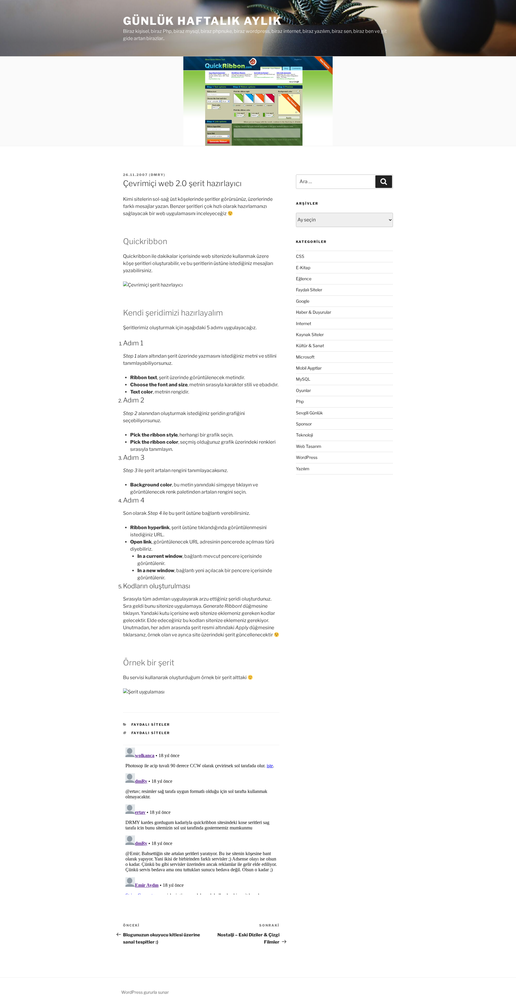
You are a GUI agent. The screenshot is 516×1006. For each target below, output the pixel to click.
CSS (300, 256)
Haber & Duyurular (313, 312)
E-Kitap (303, 267)
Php (300, 401)
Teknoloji (304, 434)
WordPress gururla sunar (145, 992)
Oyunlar (303, 390)
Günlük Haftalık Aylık (202, 20)
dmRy (157, 175)
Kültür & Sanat (310, 345)
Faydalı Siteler (150, 724)
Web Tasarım (308, 446)
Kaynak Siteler (310, 334)
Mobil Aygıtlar (309, 367)
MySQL (303, 379)
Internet (303, 323)
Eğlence (303, 278)
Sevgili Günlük (309, 412)
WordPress (306, 457)
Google (302, 301)
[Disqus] (201, 820)
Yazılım (302, 468)
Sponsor (304, 423)
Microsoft (305, 356)
